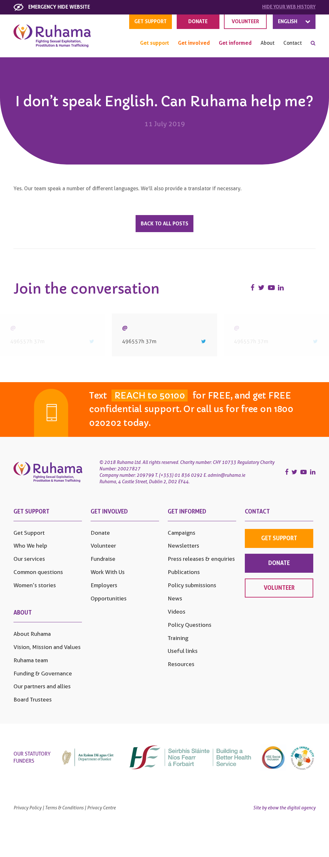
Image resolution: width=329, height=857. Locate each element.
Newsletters (183, 545)
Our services (29, 558)
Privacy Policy (27, 807)
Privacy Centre (101, 807)
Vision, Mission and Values (47, 647)
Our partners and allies (42, 686)
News (175, 598)
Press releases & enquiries (201, 558)
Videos (176, 611)
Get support (154, 43)
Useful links (183, 650)
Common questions (38, 572)
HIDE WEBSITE (59, 7)
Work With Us (108, 572)
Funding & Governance (42, 673)
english (287, 21)
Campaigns (181, 532)
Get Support (29, 532)
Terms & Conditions (64, 807)
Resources (181, 664)
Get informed (235, 43)
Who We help (30, 545)
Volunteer (103, 545)
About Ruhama (32, 633)
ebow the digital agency (292, 807)
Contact (292, 43)
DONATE (198, 21)
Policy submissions (192, 585)
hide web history (289, 7)
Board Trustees (32, 699)
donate (279, 563)
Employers (104, 585)
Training (178, 638)
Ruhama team (30, 660)
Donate (100, 532)
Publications (184, 572)
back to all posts (164, 224)
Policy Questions (189, 624)
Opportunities (109, 598)
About (267, 43)
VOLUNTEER (245, 21)
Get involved (194, 43)
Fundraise (103, 558)
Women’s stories (34, 585)
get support (150, 21)
